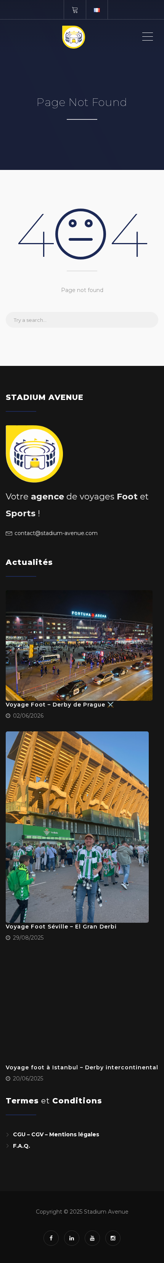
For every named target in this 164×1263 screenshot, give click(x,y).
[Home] (73, 37)
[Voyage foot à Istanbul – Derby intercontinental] (79, 1008)
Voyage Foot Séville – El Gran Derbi (61, 926)
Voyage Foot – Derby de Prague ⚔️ (60, 704)
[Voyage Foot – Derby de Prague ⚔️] (79, 645)
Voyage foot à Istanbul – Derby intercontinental (82, 1067)
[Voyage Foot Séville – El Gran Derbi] (77, 827)
